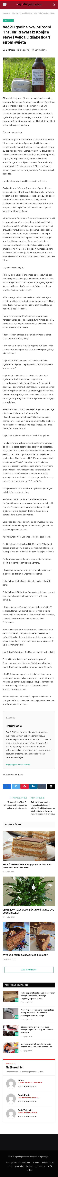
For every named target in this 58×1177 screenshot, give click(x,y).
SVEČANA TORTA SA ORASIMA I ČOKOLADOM (25, 955)
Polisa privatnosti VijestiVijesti (18, 1162)
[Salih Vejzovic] (11, 1114)
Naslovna (6, 13)
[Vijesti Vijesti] (29, 4)
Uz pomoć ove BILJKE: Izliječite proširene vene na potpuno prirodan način (15, 805)
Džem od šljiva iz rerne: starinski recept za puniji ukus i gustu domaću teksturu (37, 1030)
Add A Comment (28, 970)
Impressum (40, 1166)
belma (21, 1080)
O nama (36, 1162)
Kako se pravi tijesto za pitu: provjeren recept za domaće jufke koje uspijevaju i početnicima (38, 996)
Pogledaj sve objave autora (18, 764)
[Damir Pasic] (11, 1099)
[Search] (53, 4)
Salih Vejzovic (25, 1110)
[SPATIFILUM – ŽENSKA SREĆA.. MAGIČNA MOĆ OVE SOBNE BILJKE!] (29, 891)
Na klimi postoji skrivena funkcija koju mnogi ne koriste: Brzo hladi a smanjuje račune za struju (37, 1013)
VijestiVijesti (45, 1156)
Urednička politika (16, 1166)
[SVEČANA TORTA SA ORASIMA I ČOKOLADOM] (29, 936)
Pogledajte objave (27, 1086)
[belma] (11, 1084)
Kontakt (29, 1166)
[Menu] (4, 4)
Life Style (15, 13)
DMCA (50, 1166)
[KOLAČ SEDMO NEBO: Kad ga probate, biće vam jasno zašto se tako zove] (29, 846)
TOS (30, 1170)
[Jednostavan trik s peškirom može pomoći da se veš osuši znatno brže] (10, 1047)
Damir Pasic (9, 50)
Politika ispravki (48, 1162)
